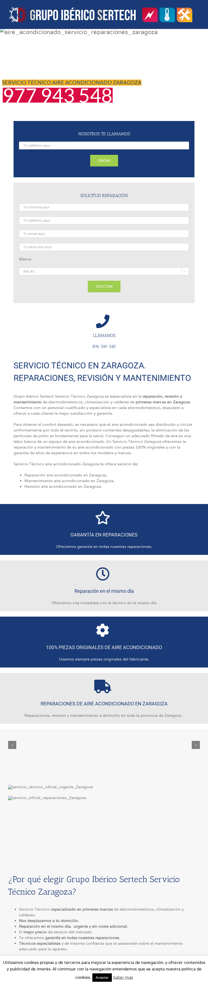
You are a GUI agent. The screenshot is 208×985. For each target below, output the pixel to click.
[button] (12, 745)
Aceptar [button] (102, 977)
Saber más (123, 977)
